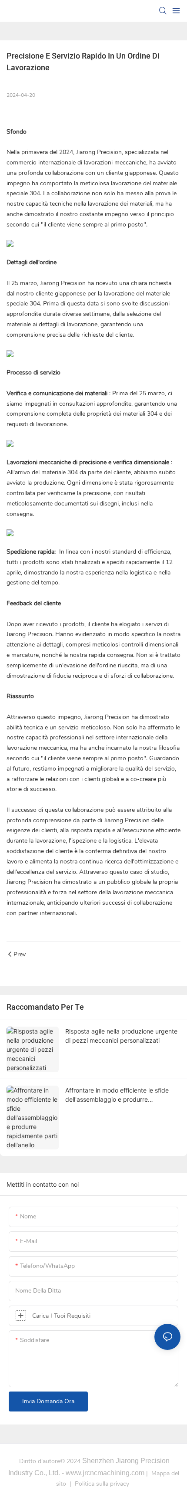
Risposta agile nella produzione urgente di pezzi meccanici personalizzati (121, 1035)
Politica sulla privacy (102, 1484)
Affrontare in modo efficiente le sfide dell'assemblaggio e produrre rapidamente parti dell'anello (117, 1095)
